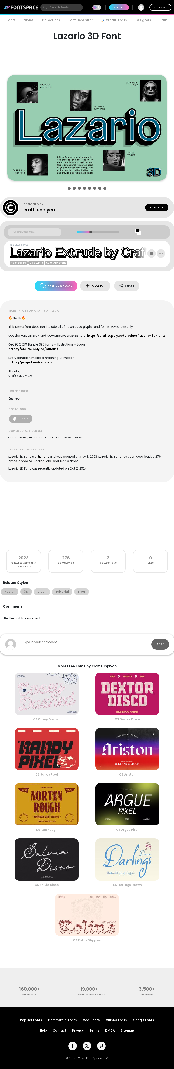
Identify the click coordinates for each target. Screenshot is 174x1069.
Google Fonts (143, 1020)
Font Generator (81, 20)
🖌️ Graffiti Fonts (114, 20)
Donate (23, 418)
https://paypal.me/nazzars (30, 362)
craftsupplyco (39, 210)
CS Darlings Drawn (127, 885)
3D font (43, 457)
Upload (119, 7)
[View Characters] (151, 253)
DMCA (110, 1030)
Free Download (60, 285)
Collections (51, 20)
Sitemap (127, 1030)
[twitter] (87, 1046)
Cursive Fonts (116, 1020)
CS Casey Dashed (46, 719)
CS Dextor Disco (127, 719)
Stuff (163, 20)
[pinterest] (101, 1046)
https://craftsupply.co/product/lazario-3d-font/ (126, 335)
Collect (98, 285)
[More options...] (161, 253)
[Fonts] (21, 7)
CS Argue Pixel (127, 830)
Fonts (11, 20)
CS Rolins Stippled (87, 940)
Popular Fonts (31, 1020)
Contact (156, 207)
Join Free (160, 7)
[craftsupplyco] (12, 207)
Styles (29, 20)
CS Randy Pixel (46, 774)
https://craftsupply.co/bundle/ (33, 349)
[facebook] (72, 1046)
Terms (94, 1030)
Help (43, 1030)
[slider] (90, 232)
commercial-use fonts (89, 994)
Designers (143, 20)
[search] (61, 7)
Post (160, 644)
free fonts (29, 994)
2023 (23, 558)
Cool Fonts (91, 1020)
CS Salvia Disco (47, 885)
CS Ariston (127, 774)
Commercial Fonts (62, 1020)
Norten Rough (47, 830)
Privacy (78, 1030)
